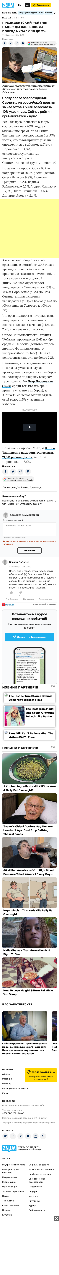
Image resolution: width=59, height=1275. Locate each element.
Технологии (8, 1200)
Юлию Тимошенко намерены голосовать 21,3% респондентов (28, 452)
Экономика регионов (13, 1191)
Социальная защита (39, 1164)
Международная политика (10, 1171)
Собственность (37, 1210)
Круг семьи (34, 1201)
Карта (5, 1093)
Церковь (6, 1210)
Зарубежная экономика (41, 1169)
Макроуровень (9, 1177)
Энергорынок (9, 1182)
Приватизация (9, 1186)
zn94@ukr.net (40, 1118)
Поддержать (43, 5)
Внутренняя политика (13, 1164)
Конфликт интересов (40, 1174)
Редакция (7, 1079)
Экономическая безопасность (37, 1180)
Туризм (32, 1205)
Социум (33, 1191)
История (33, 1196)
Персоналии (35, 1186)
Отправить (29, 550)
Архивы (6, 1074)
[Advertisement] (29, 228)
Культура (7, 1215)
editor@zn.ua (48, 1122)
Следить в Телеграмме (31, 637)
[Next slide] (54, 13)
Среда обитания (10, 1205)
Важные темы (10, 13)
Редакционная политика (15, 1088)
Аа (27, 5)
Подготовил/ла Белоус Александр (22, 487)
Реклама (6, 1083)
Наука (5, 1196)
